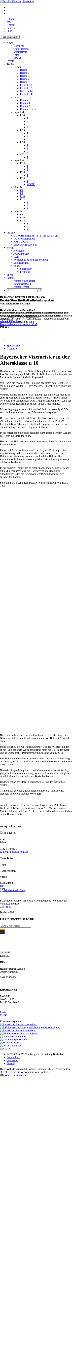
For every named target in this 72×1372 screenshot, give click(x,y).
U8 (21, 190)
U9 (21, 193)
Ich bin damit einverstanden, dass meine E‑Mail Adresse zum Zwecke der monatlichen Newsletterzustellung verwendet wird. (38, 938)
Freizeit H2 (26, 88)
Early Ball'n (26, 91)
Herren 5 (24, 82)
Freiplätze (25, 271)
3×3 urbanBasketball (24, 238)
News (10, 42)
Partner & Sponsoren (24, 280)
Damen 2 (25, 106)
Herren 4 (24, 78)
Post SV (11, 27)
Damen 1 (25, 100)
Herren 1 (24, 69)
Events (10, 60)
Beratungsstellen (22, 283)
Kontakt (11, 24)
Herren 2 (24, 72)
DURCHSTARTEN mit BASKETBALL (35, 235)
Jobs (9, 21)
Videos (17, 57)
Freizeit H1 (26, 85)
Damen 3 (25, 103)
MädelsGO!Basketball (25, 244)
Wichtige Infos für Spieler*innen (30, 259)
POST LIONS (21, 241)
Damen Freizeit (28, 109)
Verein (10, 247)
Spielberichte (20, 51)
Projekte (11, 232)
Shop (9, 30)
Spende (11, 274)
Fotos (16, 54)
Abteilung (18, 250)
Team (16, 256)
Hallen (10, 18)
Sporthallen (26, 268)
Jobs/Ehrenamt (21, 253)
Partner (10, 277)
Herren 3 (24, 75)
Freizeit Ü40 (26, 94)
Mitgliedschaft (20, 262)
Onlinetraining (21, 48)
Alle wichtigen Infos (11, 321)
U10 (22, 196)
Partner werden (21, 286)
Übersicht (18, 45)
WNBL (31, 184)
